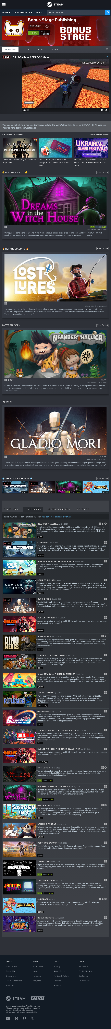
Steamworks (11, 976)
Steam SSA (10, 971)
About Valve (38, 966)
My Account (84, 981)
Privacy (57, 966)
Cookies (57, 981)
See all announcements (99, 134)
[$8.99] (19, 736)
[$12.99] (19, 568)
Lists (26, 49)
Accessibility (59, 971)
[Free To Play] (19, 699)
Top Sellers (11, 509)
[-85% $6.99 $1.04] (19, 868)
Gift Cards (10, 985)
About (40, 49)
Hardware (37, 976)
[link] (98, 227)
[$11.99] (19, 830)
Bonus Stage (35, 26)
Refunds (57, 985)
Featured (10, 49)
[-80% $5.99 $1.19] (19, 774)
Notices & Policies (61, 976)
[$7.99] (19, 530)
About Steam (11, 966)
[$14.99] (19, 586)
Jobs (35, 971)
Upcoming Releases (59, 509)
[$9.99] (19, 661)
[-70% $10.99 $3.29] (19, 793)
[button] (6, 12)
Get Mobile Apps (86, 971)
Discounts (83, 509)
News (55, 49)
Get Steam (83, 966)
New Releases (33, 509)
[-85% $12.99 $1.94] (19, 886)
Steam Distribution (14, 981)
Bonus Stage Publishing (52, 19)
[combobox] (76, 12)
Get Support (84, 976)
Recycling (37, 981)
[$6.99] (19, 643)
